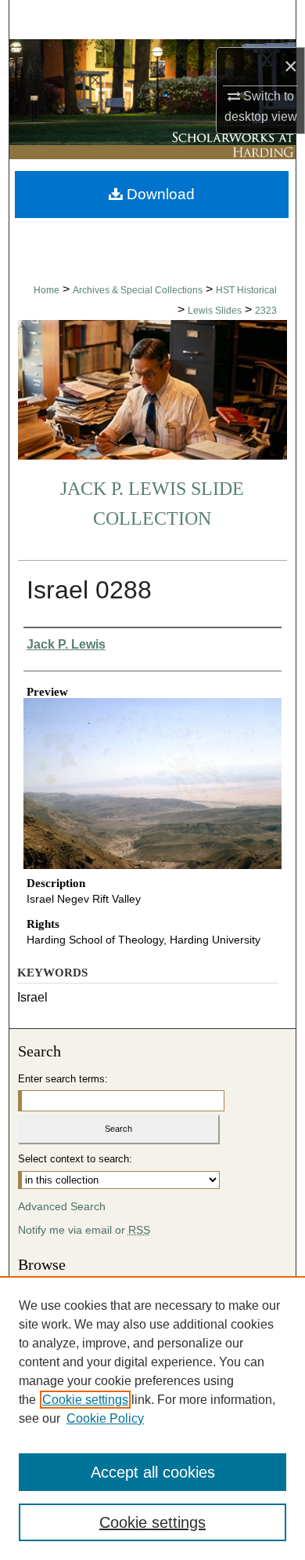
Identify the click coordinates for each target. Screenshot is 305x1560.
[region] (152, 1418)
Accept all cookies (153, 1472)
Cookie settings (85, 1399)
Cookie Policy (105, 1418)
